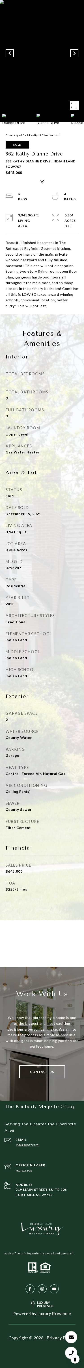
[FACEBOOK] (30, 1288)
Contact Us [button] (42, 1072)
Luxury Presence (54, 1313)
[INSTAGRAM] (42, 1288)
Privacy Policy (61, 1337)
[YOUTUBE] (54, 1288)
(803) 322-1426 (24, 1170)
